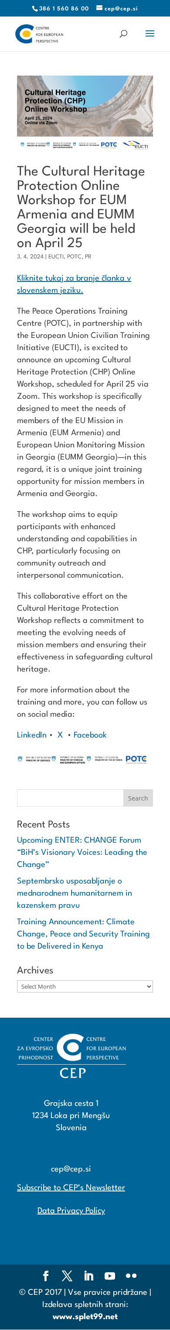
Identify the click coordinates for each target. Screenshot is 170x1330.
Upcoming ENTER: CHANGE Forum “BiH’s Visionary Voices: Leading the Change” (82, 853)
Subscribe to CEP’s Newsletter (71, 1188)
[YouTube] (110, 1277)
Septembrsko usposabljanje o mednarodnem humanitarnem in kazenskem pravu (74, 893)
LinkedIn (32, 735)
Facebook (89, 735)
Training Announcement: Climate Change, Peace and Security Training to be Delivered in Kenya (83, 934)
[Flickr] (131, 1277)
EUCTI (56, 257)
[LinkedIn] (88, 1277)
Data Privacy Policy (71, 1211)
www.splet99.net (85, 1317)
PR (88, 257)
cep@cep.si (71, 1169)
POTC (74, 257)
